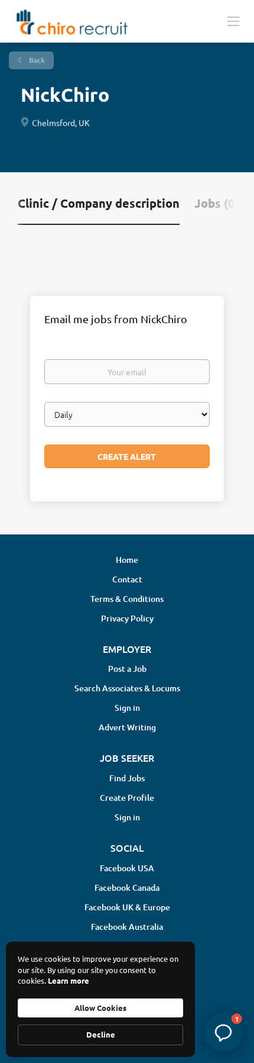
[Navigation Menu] (233, 21)
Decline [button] (100, 1034)
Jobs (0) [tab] (216, 203)
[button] (223, 1032)
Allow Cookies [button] (100, 1008)
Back (36, 60)
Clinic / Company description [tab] (99, 203)
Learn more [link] (68, 980)
